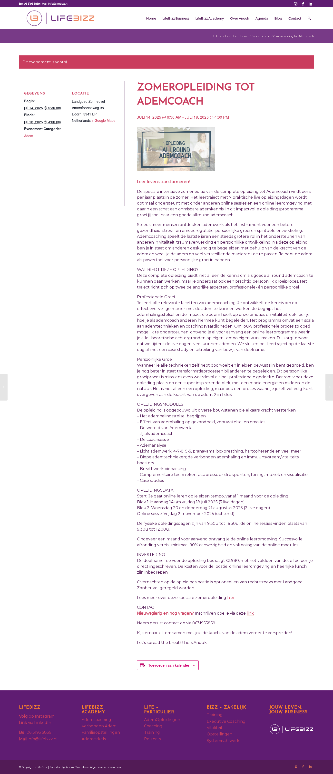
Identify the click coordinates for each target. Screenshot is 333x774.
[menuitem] (151, 18)
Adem (28, 135)
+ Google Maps (103, 120)
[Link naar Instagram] (295, 3)
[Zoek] (309, 18)
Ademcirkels (94, 739)
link (250, 613)
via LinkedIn (35, 722)
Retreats (152, 739)
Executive (217, 721)
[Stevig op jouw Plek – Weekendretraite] (4, 387)
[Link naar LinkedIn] (310, 3)
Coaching (153, 726)
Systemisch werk (223, 740)
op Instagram (37, 716)
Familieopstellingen (101, 732)
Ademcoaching (97, 719)
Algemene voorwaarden (105, 767)
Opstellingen (219, 734)
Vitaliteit (215, 727)
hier (231, 597)
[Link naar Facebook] (302, 3)
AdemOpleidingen (162, 719)
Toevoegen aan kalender (168, 665)
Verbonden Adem (99, 726)
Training (152, 732)
